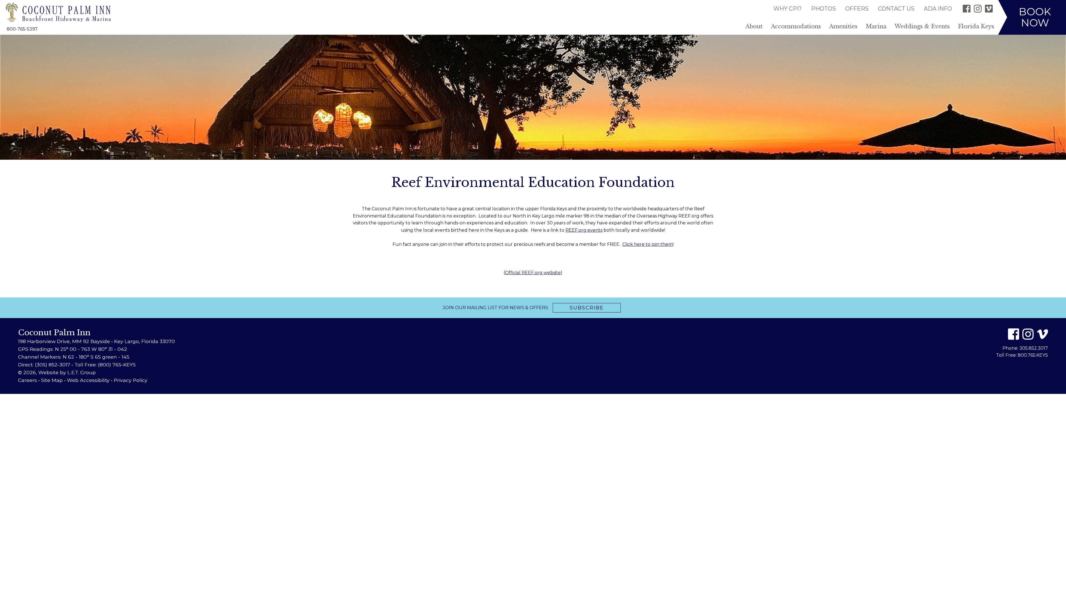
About (754, 26)
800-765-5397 (22, 29)
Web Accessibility (88, 380)
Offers (857, 8)
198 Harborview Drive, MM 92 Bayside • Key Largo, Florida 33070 (96, 341)
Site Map (52, 380)
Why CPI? (787, 8)
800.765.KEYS (1033, 355)
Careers (27, 380)
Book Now (1035, 17)
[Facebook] (967, 8)
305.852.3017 (1033, 348)
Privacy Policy (130, 380)
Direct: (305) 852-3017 (44, 365)
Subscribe (587, 308)
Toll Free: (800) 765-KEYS (105, 365)
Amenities (843, 26)
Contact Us (896, 8)
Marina (876, 26)
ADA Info (938, 8)
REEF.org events (583, 230)
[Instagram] (978, 8)
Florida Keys (976, 26)
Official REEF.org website (533, 272)
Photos (823, 8)
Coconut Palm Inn (58, 12)
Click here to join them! (647, 244)
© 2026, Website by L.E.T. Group (57, 372)
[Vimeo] (989, 8)
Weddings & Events (922, 26)
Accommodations (796, 26)
